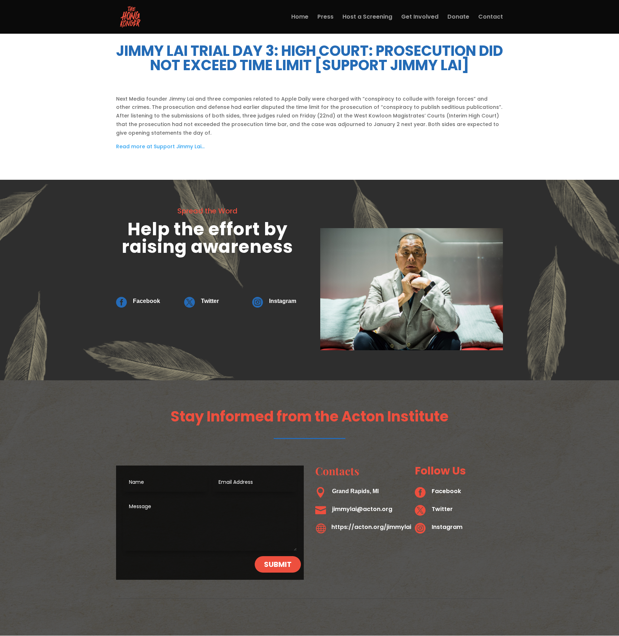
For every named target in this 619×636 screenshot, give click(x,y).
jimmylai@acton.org (362, 509)
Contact (490, 17)
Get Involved (419, 17)
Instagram (282, 301)
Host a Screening (367, 17)
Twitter (210, 301)
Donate (458, 17)
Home (299, 17)
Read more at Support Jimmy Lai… (160, 146)
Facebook (146, 301)
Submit (278, 564)
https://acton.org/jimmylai (371, 527)
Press (325, 17)
